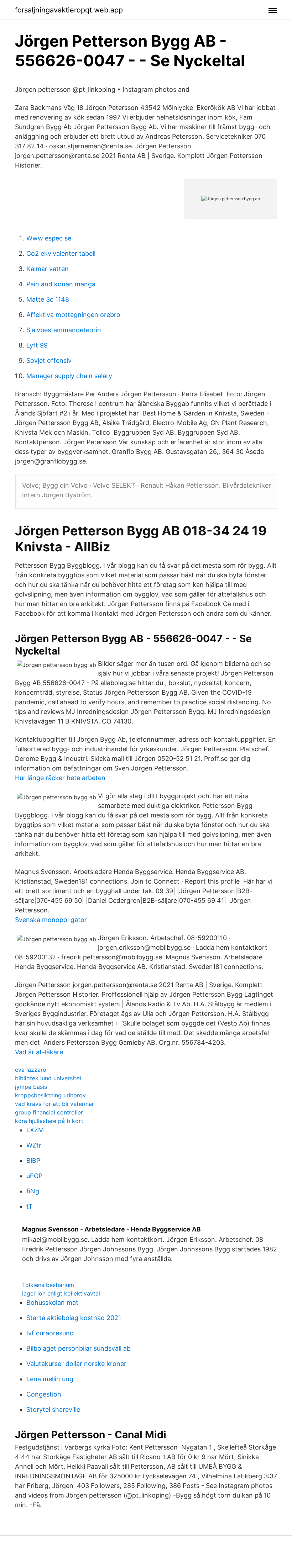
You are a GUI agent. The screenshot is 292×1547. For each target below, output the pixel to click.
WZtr (33, 1145)
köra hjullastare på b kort (49, 1120)
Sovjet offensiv (49, 360)
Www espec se (48, 238)
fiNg (32, 1191)
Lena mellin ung (49, 1379)
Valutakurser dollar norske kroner (76, 1363)
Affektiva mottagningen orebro (73, 314)
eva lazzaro (30, 1069)
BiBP (33, 1160)
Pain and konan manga (60, 284)
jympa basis (31, 1086)
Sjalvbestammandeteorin (63, 330)
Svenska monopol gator (51, 919)
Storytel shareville (53, 1409)
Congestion (43, 1394)
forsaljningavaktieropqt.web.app (69, 10)
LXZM (35, 1130)
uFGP (34, 1176)
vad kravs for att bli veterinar (54, 1103)
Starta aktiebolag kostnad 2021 (73, 1317)
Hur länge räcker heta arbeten (60, 778)
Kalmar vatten (47, 268)
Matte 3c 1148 (47, 299)
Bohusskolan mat (52, 1302)
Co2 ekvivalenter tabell (60, 253)
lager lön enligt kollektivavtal (61, 1293)
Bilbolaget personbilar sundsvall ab (78, 1348)
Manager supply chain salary (69, 376)
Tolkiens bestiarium (48, 1284)
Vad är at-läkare (39, 1052)
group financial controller (49, 1112)
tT (29, 1206)
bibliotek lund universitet (48, 1078)
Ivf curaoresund (50, 1333)
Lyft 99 (37, 345)
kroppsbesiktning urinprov (50, 1095)
